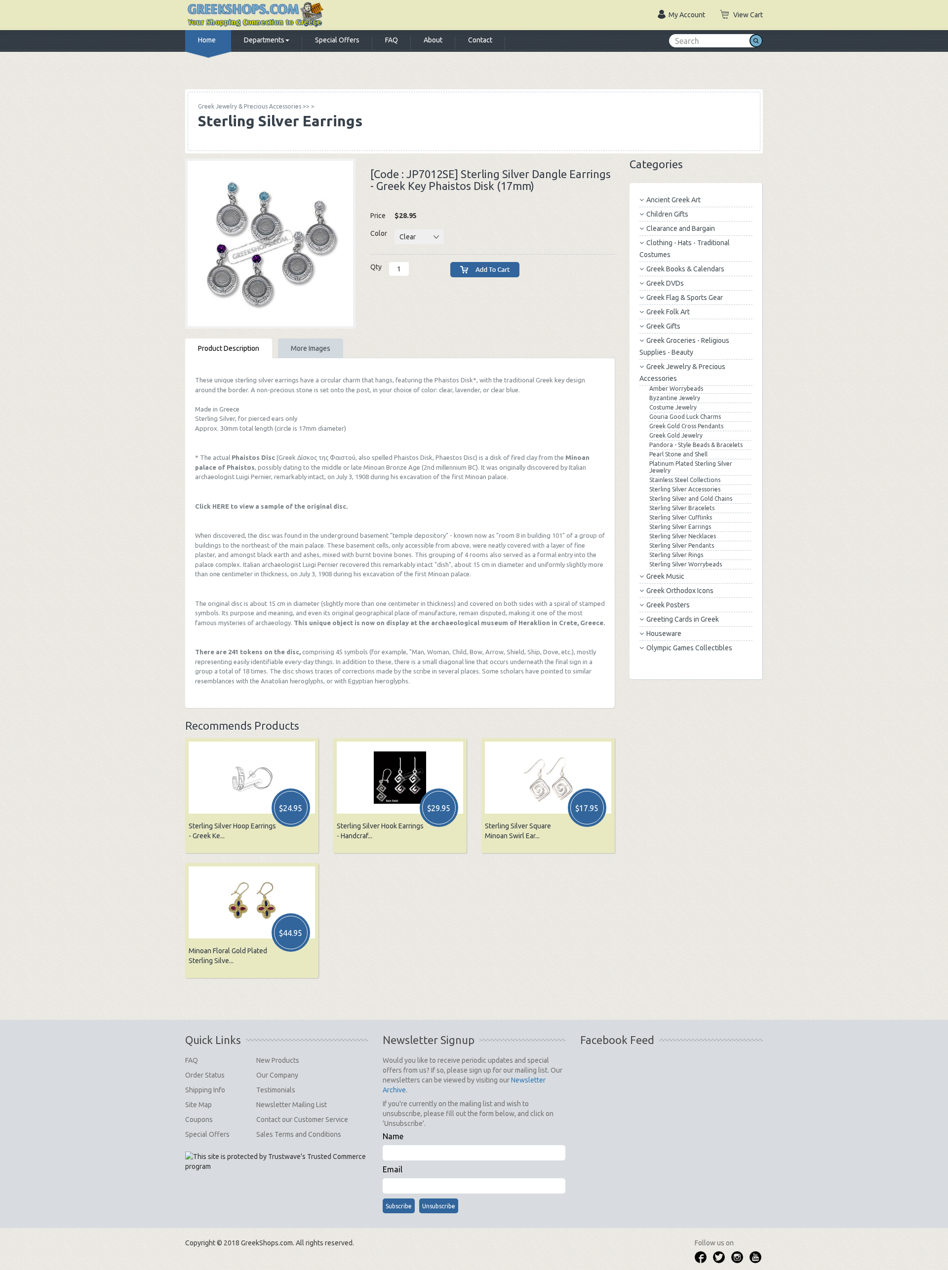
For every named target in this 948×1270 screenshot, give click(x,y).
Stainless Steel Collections (684, 480)
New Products (277, 1060)
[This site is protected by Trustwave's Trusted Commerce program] (275, 1161)
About (433, 40)
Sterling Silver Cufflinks (680, 517)
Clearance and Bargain (680, 228)
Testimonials (275, 1090)
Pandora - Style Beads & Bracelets (696, 445)
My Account (687, 15)
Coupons (199, 1119)
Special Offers (337, 40)
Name (393, 1136)
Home (207, 40)
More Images (310, 348)
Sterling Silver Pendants (681, 545)
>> (254, 106)
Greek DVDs (665, 283)
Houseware (663, 633)
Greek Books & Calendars (685, 269)
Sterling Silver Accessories (684, 489)
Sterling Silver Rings (676, 555)
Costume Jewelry (673, 407)
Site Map (198, 1105)
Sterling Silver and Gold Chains (690, 498)
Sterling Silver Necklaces (682, 536)
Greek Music (665, 576)
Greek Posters (668, 605)
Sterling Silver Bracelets (681, 508)
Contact (480, 40)
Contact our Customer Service (302, 1119)
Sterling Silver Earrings (680, 526)
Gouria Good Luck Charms (685, 416)
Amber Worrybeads (676, 388)
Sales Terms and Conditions (298, 1134)
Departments (264, 40)
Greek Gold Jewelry (676, 435)
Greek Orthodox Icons (679, 591)
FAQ (391, 40)
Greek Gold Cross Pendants (686, 426)
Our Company (277, 1075)
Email (392, 1169)
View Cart (748, 15)
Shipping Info (205, 1090)
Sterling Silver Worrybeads (685, 564)
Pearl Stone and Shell (678, 454)
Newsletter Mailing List (291, 1105)
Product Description (228, 348)
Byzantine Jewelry (674, 398)
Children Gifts (667, 214)
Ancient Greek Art (673, 200)
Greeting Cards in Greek (682, 619)
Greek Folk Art (668, 312)
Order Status (205, 1075)
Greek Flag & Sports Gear (684, 297)
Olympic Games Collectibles (689, 648)
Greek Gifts (663, 326)
